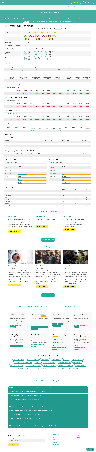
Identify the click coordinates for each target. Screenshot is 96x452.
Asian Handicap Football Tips (49, 365)
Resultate (22, 2)
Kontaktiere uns (55, 444)
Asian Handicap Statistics (77, 359)
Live (8, 2)
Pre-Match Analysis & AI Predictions (33, 365)
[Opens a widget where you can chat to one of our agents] (90, 449)
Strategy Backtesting (72, 368)
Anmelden (76, 2)
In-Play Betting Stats (56, 359)
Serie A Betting (66, 359)
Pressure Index (38, 362)
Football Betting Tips (23, 368)
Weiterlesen (14, 231)
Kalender (14, 2)
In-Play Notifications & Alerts (49, 362)
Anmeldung (88, 2)
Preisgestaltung (55, 434)
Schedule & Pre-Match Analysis (16, 365)
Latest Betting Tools (35, 368)
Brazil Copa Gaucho (9, 146)
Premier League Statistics (18, 359)
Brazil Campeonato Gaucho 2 (11, 142)
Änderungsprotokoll (56, 435)
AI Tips (29, 2)
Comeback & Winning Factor (59, 368)
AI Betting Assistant (46, 368)
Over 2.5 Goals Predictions (80, 365)
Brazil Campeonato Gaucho (11, 144)
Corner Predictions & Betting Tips (65, 365)
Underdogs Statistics (77, 362)
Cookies (53, 439)
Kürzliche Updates (47, 211)
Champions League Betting (33, 359)
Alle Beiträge (48, 240)
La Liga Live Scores (45, 359)
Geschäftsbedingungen (57, 440)
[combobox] (58, 29)
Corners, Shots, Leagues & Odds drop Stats (23, 362)
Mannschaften (12, 216)
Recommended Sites (56, 442)
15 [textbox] (57, 28)
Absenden (14, 444)
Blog (47, 246)
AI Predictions (55, 445)
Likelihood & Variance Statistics (64, 362)
